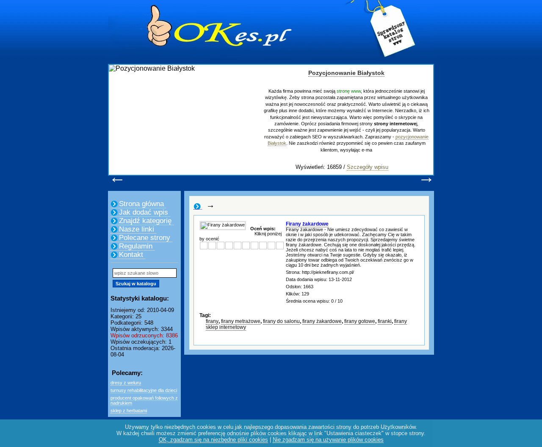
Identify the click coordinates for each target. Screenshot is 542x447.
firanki (385, 321)
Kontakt (131, 255)
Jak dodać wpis (143, 212)
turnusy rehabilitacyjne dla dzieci (144, 390)
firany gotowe (359, 321)
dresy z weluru (126, 382)
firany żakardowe (322, 321)
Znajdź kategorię (145, 221)
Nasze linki (136, 229)
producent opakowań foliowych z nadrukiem (144, 400)
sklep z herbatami (129, 410)
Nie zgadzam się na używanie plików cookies (328, 439)
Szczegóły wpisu (367, 167)
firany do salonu (281, 321)
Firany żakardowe (307, 224)
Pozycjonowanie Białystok (346, 72)
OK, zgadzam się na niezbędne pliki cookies (213, 439)
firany (212, 321)
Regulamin (135, 246)
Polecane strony (144, 238)
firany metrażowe (240, 321)
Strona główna (141, 204)
